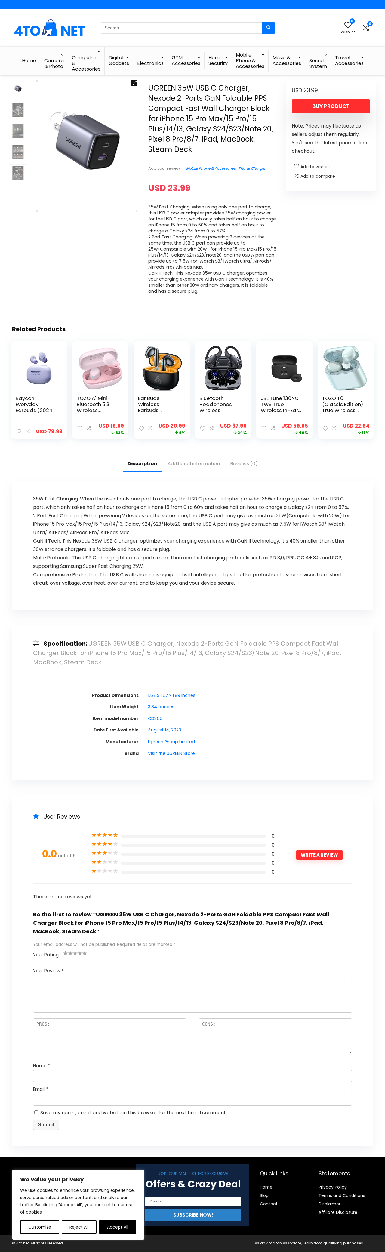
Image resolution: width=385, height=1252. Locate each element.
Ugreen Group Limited (171, 742)
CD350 (155, 718)
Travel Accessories (349, 60)
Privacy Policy (333, 1187)
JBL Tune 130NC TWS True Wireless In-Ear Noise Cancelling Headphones (282, 410)
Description (142, 463)
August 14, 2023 (164, 730)
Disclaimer (329, 1204)
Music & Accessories (287, 60)
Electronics (150, 63)
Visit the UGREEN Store (171, 753)
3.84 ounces (161, 707)
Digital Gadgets (119, 60)
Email (40, 1089)
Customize (39, 1227)
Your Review (48, 970)
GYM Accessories (186, 60)
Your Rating (46, 955)
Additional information (194, 463)
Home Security (218, 60)
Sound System (318, 63)
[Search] (268, 28)
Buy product (331, 106)
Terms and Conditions (342, 1195)
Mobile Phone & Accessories (250, 60)
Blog (264, 1195)
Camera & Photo (54, 63)
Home (29, 60)
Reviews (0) (244, 463)
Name (41, 1066)
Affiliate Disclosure (338, 1212)
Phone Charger (252, 168)
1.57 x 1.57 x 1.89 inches (172, 695)
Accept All (117, 1227)
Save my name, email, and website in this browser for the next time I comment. (133, 1112)
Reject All (78, 1227)
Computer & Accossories (86, 63)
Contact (269, 1204)
